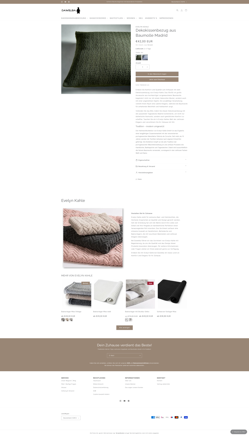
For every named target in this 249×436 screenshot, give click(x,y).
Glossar (63, 387)
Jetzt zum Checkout (157, 79)
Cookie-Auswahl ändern (101, 394)
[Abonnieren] (140, 355)
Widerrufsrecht (98, 384)
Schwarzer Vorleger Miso (166, 312)
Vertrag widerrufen (163, 384)
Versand (150, 45)
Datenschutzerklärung (100, 387)
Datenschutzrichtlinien (141, 363)
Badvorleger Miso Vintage (71, 312)
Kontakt (159, 380)
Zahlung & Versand (67, 391)
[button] (74, 18)
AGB (128, 363)
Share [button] (140, 179)
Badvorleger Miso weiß (102, 312)
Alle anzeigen (124, 328)
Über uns (128, 380)
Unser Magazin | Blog (68, 380)
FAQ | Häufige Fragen (68, 384)
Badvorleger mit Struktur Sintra (137, 312)
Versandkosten (120, 433)
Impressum (97, 380)
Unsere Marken (130, 384)
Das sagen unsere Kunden (134, 387)
